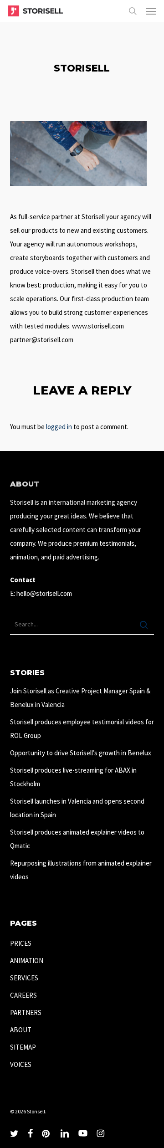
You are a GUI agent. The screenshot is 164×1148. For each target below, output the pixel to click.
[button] (151, 10)
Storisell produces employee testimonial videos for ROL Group (82, 729)
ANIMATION (26, 960)
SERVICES (24, 978)
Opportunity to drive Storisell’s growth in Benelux (80, 752)
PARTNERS (25, 1012)
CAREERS (23, 995)
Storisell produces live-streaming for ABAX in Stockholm (73, 777)
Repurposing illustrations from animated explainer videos (81, 870)
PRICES (20, 943)
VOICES (20, 1064)
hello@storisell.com (44, 593)
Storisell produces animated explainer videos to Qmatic (77, 839)
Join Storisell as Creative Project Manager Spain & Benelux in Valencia (80, 698)
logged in (59, 426)
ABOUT (20, 1029)
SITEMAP (23, 1047)
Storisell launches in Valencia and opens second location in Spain (77, 808)
